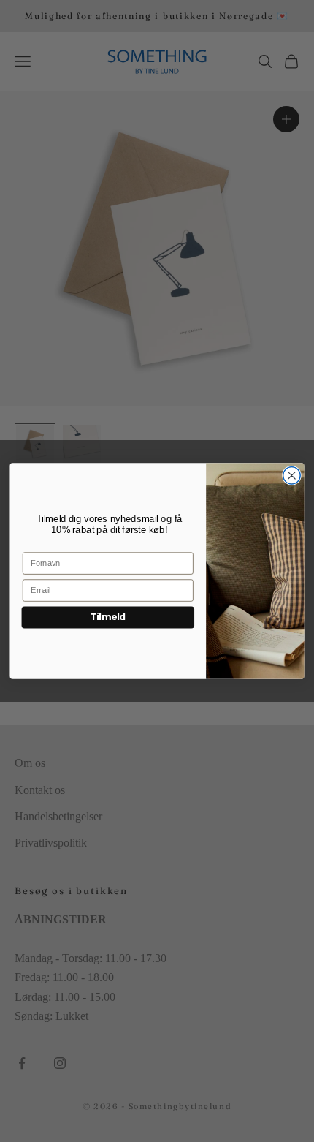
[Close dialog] (292, 476)
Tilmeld (108, 616)
